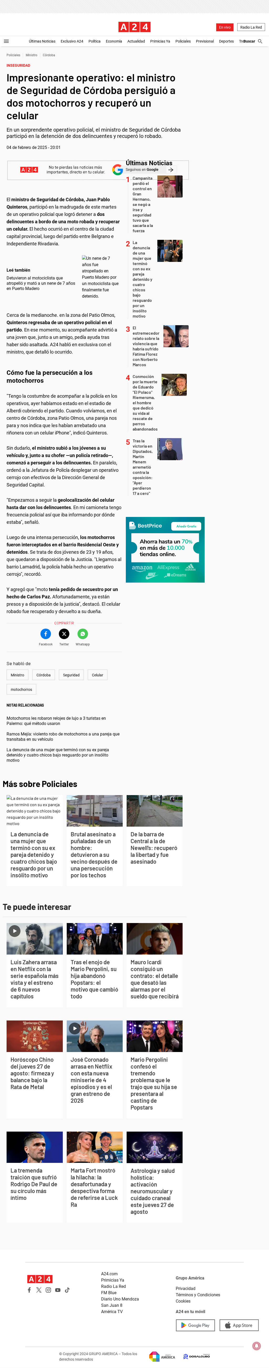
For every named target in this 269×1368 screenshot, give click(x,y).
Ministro (31, 55)
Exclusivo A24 (72, 41)
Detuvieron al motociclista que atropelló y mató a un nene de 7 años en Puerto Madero (41, 283)
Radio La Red (251, 27)
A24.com (109, 1273)
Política (95, 41)
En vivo (225, 27)
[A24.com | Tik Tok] (67, 1290)
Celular (97, 675)
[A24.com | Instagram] (48, 1290)
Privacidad (185, 1288)
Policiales (183, 41)
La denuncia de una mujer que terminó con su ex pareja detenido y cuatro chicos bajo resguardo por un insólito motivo (58, 755)
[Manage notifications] (256, 1346)
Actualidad (136, 41)
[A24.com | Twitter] (39, 1290)
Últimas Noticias (42, 41)
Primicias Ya (160, 41)
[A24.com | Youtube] (57, 1290)
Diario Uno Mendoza (120, 1299)
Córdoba (49, 55)
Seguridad (71, 675)
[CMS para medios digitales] (192, 1356)
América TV (112, 1311)
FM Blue (108, 1292)
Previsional (205, 41)
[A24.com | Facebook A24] (29, 1290)
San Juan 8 (111, 1305)
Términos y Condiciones (198, 1294)
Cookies (183, 1301)
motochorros (21, 689)
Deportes (226, 41)
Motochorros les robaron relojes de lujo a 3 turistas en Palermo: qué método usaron (56, 721)
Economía (114, 41)
